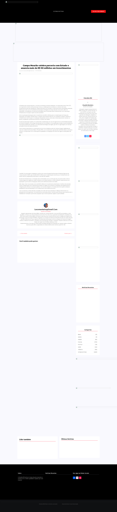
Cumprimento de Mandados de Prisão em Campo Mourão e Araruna (88, 448)
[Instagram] (80, 478)
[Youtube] (90, 136)
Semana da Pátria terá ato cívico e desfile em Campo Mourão (59, 254)
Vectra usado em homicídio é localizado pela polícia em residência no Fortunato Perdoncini (88, 317)
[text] (37, 439)
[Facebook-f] (85, 136)
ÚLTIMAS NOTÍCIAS (58, 11)
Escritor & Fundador (46, 211)
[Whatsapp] (88, 136)
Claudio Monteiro (87, 105)
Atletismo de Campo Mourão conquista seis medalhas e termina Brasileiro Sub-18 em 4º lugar (31, 253)
